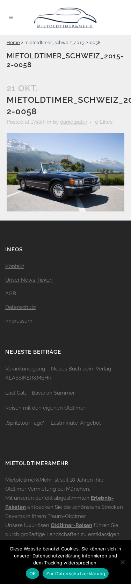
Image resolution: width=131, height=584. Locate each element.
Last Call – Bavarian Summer (40, 393)
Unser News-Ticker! (29, 280)
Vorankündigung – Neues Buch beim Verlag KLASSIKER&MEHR (58, 373)
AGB (10, 293)
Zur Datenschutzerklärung (75, 573)
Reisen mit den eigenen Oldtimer (45, 408)
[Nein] (122, 561)
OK (32, 573)
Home (13, 42)
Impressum (18, 321)
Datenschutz (20, 307)
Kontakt (14, 266)
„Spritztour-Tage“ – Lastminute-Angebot (53, 423)
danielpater (73, 122)
